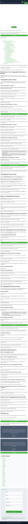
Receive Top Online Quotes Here (14, 242)
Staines (4, 463)
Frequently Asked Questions (7, 57)
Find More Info (6, 63)
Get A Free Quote (14, 452)
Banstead (4, 472)
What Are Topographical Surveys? (7, 48)
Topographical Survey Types (7, 42)
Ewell (3, 471)
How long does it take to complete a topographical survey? (12, 61)
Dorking (4, 473)
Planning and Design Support (9, 52)
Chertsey (12, 419)
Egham (4, 464)
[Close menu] (25, 1)
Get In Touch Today (14, 35)
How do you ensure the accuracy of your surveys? (11, 60)
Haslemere (4, 485)
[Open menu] (22, 2)
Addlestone (6, 419)
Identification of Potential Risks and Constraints (10, 51)
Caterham (4, 481)
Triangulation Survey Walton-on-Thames (10, 45)
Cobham (4, 462)
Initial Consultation (8, 54)
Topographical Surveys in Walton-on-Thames (7, 40)
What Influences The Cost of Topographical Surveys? (11, 47)
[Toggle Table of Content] (1, 39)
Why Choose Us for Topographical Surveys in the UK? (10, 41)
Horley (3, 482)
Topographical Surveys (4, 32)
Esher (4, 419)
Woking (4, 470)
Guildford (4, 474)
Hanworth (10, 419)
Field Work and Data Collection (9, 55)
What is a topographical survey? (9, 58)
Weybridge (1, 419)
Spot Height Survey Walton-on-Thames (10, 44)
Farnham (4, 484)
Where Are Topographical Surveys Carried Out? (9, 49)
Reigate (4, 475)
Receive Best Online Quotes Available (14, 165)
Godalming (4, 480)
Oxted (3, 483)
